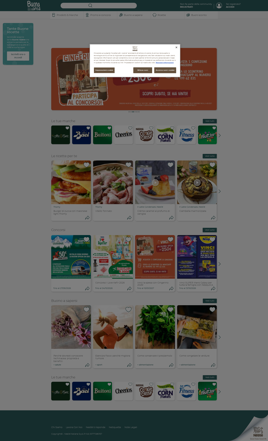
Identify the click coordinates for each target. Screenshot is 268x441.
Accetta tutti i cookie (165, 70)
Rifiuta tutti (142, 70)
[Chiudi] (176, 47)
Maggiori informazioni (165, 63)
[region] (135, 60)
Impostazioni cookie (104, 70)
